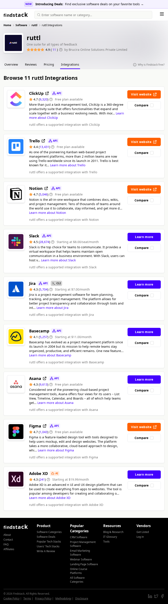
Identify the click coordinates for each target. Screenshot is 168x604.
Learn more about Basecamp (50, 355)
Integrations (70, 64)
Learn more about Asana (55, 403)
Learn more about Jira (52, 308)
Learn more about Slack (58, 260)
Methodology (63, 598)
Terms (27, 598)
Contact (8, 539)
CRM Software (78, 537)
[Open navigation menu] (161, 14)
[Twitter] (156, 596)
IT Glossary (110, 537)
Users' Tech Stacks (48, 546)
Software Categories (49, 532)
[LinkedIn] (150, 596)
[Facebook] (162, 596)
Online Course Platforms (78, 571)
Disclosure (81, 598)
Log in (140, 537)
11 (54, 50)
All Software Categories (77, 580)
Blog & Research (113, 532)
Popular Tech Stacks (49, 541)
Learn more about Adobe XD (49, 498)
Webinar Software (81, 559)
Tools (106, 541)
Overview (11, 64)
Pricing (49, 64)
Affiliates (9, 549)
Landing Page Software (84, 564)
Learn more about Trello (67, 165)
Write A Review (46, 551)
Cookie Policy (11, 598)
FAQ (6, 544)
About (7, 535)
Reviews (31, 64)
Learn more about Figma (56, 450)
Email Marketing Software (80, 552)
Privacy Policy (43, 598)
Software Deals (46, 537)
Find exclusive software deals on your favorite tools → (104, 4)
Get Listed (142, 532)
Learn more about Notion (47, 213)
